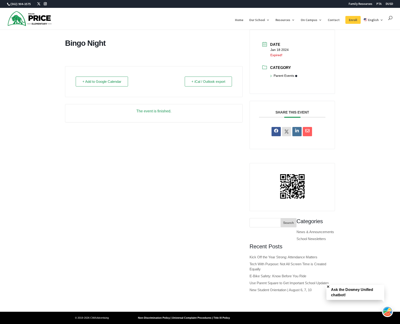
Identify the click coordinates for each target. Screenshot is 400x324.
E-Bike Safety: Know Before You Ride (278, 276)
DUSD (389, 4)
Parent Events (284, 75)
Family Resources (360, 4)
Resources (282, 20)
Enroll (353, 20)
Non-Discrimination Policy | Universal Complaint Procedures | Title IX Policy (184, 317)
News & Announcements (315, 232)
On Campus (309, 20)
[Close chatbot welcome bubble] (328, 287)
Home (239, 20)
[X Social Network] (286, 131)
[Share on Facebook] (276, 131)
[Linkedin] (297, 131)
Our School (257, 20)
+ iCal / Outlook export (208, 81)
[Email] (307, 131)
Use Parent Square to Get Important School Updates (289, 283)
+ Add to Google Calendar (101, 81)
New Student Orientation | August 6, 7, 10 (281, 290)
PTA (378, 4)
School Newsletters (311, 239)
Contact (334, 20)
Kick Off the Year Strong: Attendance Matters (283, 257)
